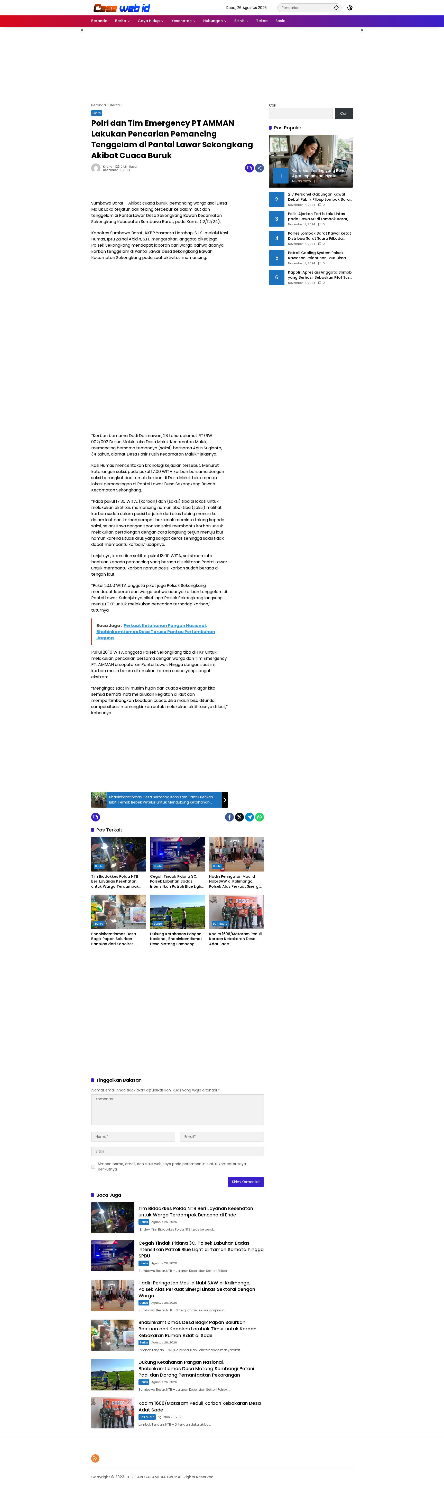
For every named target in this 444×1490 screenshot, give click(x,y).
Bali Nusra (220, 924)
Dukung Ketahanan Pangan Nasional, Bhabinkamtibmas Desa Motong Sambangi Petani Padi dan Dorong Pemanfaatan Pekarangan (176, 939)
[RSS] (95, 1458)
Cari (272, 105)
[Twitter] (239, 817)
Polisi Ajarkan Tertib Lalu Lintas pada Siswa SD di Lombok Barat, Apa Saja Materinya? (318, 216)
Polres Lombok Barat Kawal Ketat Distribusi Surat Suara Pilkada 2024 (319, 236)
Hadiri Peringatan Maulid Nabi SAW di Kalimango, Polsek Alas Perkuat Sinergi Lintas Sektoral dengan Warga (234, 881)
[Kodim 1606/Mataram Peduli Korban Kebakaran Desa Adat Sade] (236, 912)
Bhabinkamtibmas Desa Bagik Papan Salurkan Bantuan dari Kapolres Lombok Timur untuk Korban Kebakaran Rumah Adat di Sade (117, 939)
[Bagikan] (259, 168)
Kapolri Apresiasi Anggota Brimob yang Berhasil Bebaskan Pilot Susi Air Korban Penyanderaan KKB (320, 275)
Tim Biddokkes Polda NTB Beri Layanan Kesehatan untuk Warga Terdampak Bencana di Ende (115, 881)
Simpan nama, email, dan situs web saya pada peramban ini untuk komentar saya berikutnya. (172, 1166)
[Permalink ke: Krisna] (97, 168)
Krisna (107, 166)
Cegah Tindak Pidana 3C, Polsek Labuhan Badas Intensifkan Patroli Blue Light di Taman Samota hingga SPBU (176, 881)
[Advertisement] (65, 104)
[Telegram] (249, 817)
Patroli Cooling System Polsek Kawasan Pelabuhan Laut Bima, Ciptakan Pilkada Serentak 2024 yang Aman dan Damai (318, 255)
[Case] (122, 7)
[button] (336, 7)
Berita (96, 113)
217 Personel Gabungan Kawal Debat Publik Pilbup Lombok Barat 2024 (319, 197)
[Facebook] (229, 817)
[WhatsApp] (259, 817)
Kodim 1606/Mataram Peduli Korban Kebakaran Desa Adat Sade (235, 939)
